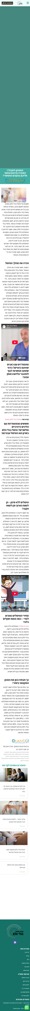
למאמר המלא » (22, 795)
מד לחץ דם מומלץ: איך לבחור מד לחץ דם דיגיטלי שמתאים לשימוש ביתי (14, 789)
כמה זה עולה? (24, 626)
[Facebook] (15, 942)
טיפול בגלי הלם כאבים (13, 419)
